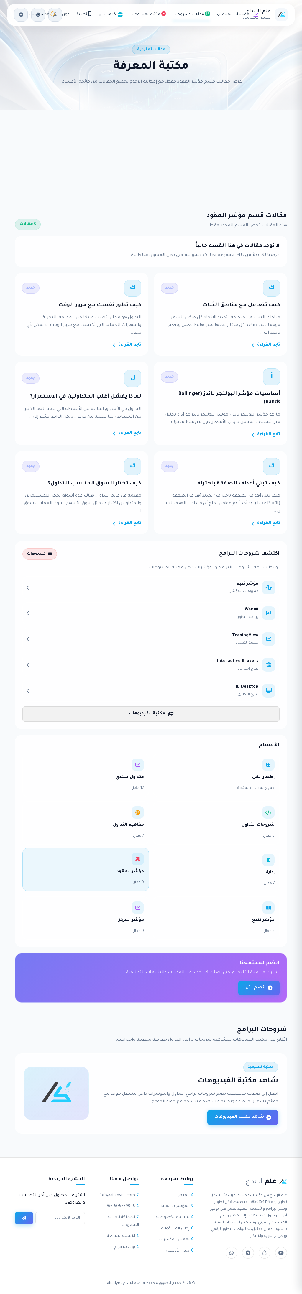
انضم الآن (255, 987)
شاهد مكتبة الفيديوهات (239, 1117)
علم (261, 1182)
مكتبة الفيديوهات (145, 14)
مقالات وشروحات (189, 14)
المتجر (184, 1195)
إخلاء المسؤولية (176, 1229)
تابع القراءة (268, 345)
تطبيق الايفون (75, 14)
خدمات (110, 14)
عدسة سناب (38, 14)
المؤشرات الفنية (237, 14)
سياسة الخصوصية (173, 1217)
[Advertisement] (151, 154)
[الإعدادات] (21, 15)
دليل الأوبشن (178, 1251)
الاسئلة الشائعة (121, 1236)
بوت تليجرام (125, 1247)
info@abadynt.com (118, 1195)
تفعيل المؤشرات (175, 1239)
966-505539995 (121, 1206)
